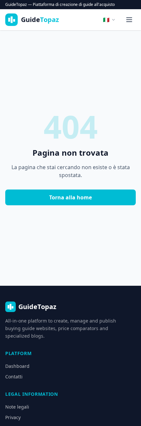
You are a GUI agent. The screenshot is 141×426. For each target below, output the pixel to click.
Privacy (13, 417)
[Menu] (129, 19)
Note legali (17, 407)
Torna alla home (70, 197)
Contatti (14, 376)
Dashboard (17, 366)
